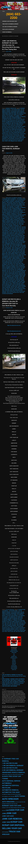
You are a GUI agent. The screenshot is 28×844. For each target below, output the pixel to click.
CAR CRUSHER (9, 225)
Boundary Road (5, 120)
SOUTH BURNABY (11, 138)
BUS (20, 124)
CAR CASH (4, 623)
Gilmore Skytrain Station (9, 127)
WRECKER (20, 141)
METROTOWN (17, 132)
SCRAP (8, 264)
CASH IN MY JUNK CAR (18, 623)
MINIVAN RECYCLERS (6, 253)
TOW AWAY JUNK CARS (19, 277)
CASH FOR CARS (17, 226)
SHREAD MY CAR (21, 274)
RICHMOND (4, 264)
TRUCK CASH (10, 631)
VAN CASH (18, 631)
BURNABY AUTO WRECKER (19, 620)
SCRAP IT (17, 629)
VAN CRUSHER (7, 286)
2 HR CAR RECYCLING (15, 110)
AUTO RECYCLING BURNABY (16, 205)
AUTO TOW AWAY (9, 115)
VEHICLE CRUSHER (22, 286)
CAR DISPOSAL (16, 225)
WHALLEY (16, 288)
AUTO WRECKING (10, 116)
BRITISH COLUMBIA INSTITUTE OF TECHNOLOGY (11, 121)
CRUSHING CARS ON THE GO (8, 234)
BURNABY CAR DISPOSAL (12, 214)
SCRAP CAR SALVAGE (20, 267)
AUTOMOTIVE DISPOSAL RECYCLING (15, 618)
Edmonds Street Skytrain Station (8, 126)
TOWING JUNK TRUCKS (7, 282)
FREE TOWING (5, 242)
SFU (18, 137)
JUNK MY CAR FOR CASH (7, 251)
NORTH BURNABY (16, 257)
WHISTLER (20, 288)
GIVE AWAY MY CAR (12, 242)
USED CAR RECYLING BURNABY (18, 285)
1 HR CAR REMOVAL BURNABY (8, 200)
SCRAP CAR (18, 136)
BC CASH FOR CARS (18, 119)
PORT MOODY (10, 263)
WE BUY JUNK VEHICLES (16, 287)
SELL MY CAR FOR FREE (9, 269)
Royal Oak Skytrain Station (10, 136)
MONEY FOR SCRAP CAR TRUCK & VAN (10, 254)
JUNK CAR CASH (10, 130)
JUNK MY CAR (22, 250)
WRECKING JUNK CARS (10, 290)
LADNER (9, 252)
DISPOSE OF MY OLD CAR (9, 236)
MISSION (13, 253)
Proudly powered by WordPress (14, 841)
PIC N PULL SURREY (9, 626)
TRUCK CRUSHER (16, 284)
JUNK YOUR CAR (16, 251)
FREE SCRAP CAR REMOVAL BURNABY (14, 197)
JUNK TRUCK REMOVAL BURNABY (9, 625)
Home (3, 11)
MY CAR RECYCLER (13, 256)
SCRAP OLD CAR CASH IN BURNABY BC (13, 629)
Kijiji (6, 252)
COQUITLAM (11, 233)
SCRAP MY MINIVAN (6, 268)
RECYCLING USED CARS (18, 263)
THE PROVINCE (11, 277)
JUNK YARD (19, 625)
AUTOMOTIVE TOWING (16, 210)
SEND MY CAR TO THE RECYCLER (11, 274)
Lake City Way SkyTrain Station (19, 131)
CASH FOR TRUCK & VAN (7, 231)
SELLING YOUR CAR (13, 137)
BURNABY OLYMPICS (9, 219)
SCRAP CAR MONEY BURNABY (8, 629)
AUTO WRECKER (11, 616)
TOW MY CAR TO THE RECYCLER (8, 279)
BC (13, 119)
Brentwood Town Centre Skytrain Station (16, 120)
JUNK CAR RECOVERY (6, 247)
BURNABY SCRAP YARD (20, 621)
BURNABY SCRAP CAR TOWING (13, 220)
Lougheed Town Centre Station (8, 132)
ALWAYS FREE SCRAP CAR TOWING (9, 114)
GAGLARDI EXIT (18, 126)
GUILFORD (4, 245)
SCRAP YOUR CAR (14, 268)
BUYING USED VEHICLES (7, 224)
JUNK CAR (4, 130)
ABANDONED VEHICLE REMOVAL (17, 111)
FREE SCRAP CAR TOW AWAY (8, 241)
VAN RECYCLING (14, 286)
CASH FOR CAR (19, 125)
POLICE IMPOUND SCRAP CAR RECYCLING (10, 262)
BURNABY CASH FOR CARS (11, 806)
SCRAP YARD (16, 630)
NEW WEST (19, 256)
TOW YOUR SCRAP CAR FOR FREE (13, 280)
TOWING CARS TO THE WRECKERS (9, 281)
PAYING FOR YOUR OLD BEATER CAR (15, 260)
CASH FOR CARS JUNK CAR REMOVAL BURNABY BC (11, 148)
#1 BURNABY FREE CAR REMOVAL (9, 199)
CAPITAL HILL (5, 125)
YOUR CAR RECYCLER (11, 291)
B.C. (22, 210)
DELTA (15, 234)
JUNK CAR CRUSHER (21, 246)
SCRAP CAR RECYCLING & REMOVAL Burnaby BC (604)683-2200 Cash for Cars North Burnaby (11, 302)
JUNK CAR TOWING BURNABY (12, 250)
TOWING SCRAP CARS (16, 282)
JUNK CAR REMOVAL (18, 130)
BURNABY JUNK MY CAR (11, 108)
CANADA (14, 224)
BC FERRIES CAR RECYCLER (16, 211)
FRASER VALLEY (18, 239)
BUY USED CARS (20, 223)
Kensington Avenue (8, 131)
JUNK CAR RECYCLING (16, 247)
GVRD (8, 245)
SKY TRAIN (4, 275)
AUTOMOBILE (17, 116)
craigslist (16, 233)
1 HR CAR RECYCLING (15, 109)
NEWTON (10, 257)
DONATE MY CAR (7, 237)
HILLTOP (15, 127)
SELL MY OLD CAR (12, 270)
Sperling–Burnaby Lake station (15, 139)
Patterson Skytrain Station (14, 133)
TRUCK (6, 141)
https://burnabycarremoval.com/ (14, 325)
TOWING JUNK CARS (21, 281)
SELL (19, 268)
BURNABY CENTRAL (9, 217)
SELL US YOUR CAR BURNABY (15, 271)
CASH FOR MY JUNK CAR (16, 228)
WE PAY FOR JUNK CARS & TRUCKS (13, 288)
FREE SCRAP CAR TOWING (19, 241)
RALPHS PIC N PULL (6, 627)
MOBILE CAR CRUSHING (20, 253)
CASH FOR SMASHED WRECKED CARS (16, 230)
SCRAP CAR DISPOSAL (20, 265)
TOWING (22, 280)
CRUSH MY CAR (21, 233)
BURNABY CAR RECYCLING (9, 216)
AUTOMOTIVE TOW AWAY (7, 119)
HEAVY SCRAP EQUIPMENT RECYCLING (17, 245)
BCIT (24, 119)
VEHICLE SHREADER (6, 287)
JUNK (24, 128)
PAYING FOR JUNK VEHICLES (12, 259)
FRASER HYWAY (11, 239)
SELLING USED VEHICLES (13, 273)
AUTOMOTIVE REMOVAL (16, 118)
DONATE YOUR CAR (16, 237)
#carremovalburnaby (10, 609)
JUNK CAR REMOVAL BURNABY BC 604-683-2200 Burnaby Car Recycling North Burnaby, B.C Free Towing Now (11, 45)
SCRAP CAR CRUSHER (10, 265)
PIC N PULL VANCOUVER (18, 626)
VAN (9, 141)
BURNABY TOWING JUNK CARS (12, 222)
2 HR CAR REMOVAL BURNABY (13, 201)
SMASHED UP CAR (10, 275)
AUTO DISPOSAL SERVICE (11, 781)
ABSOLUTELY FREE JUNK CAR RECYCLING (17, 113)
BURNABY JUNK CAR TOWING (13, 124)
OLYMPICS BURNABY (16, 258)
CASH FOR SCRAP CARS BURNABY (9, 686)
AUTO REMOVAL (21, 615)
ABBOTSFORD (5, 113)
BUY (22, 124)
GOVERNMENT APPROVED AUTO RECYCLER (13, 243)
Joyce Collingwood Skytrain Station (15, 128)
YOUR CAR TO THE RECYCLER (13, 292)
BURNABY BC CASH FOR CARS (12, 122)
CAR (9, 125)
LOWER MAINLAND (15, 252)
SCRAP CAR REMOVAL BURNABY (9, 267)
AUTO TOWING (16, 115)
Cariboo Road (12, 125)
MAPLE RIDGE (22, 252)
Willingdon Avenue (13, 141)
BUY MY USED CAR (12, 223)
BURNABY (4, 212)
